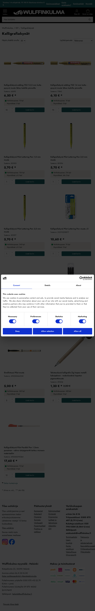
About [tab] (78, 285)
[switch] (35, 321)
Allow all (77, 331)
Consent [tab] (16, 285)
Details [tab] (47, 285)
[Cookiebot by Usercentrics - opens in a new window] (81, 278)
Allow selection (47, 331)
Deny (17, 331)
